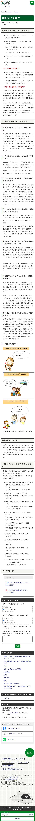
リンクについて (22, 762)
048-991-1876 (12, 712)
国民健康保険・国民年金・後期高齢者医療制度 (17, 662)
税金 (5, 666)
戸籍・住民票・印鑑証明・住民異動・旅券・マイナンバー (17, 657)
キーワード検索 (6, 812)
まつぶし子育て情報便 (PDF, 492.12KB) (17, 591)
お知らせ (7, 698)
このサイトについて (8, 762)
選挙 (5, 674)
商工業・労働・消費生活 (12, 683)
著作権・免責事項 (7, 765)
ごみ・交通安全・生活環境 (12, 669)
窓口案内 (17, 819)
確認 (17, 646)
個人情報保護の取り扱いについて (12, 769)
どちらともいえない (10, 609)
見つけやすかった (10, 618)
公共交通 (7, 672)
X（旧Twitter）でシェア (15, 734)
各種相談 (7, 677)
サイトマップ (19, 759)
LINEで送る (11, 739)
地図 (10, 777)
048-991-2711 (11, 779)
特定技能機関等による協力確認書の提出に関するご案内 (17, 687)
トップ (10, 11)
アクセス (15, 777)
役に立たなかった (10, 611)
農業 (5, 680)
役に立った (8, 607)
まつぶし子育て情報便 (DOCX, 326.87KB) (17, 584)
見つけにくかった (10, 622)
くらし (16, 11)
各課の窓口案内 (6, 759)
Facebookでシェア (14, 728)
